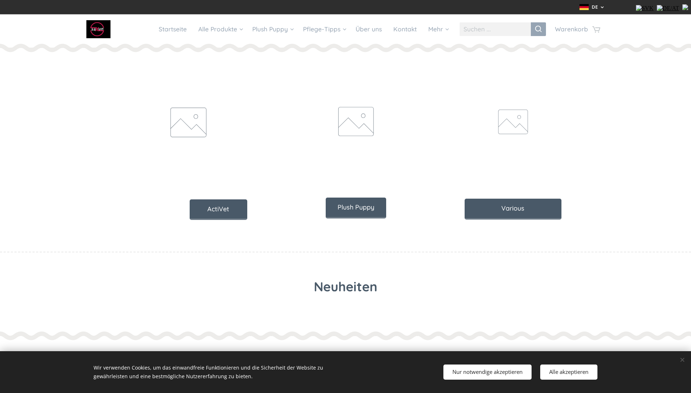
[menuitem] (175, 29)
